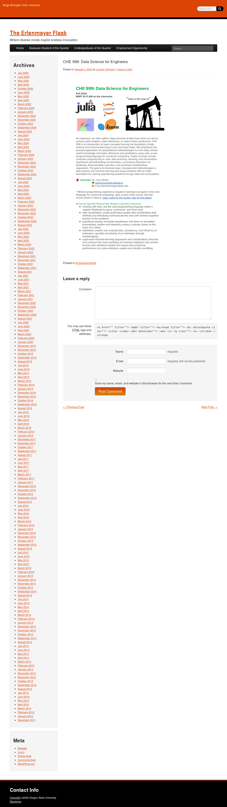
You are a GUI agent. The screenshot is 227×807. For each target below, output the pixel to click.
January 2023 (25, 205)
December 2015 (27, 533)
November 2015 (27, 537)
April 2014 (23, 611)
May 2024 (23, 143)
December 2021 (27, 256)
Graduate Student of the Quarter (49, 48)
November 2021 (27, 260)
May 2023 (23, 190)
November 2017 (27, 443)
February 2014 (26, 618)
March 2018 (24, 427)
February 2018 (26, 431)
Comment (85, 289)
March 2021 (24, 291)
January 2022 (25, 252)
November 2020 (27, 307)
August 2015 (25, 548)
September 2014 (27, 591)
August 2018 (25, 408)
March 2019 (24, 381)
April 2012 (23, 704)
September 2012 (27, 685)
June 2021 (24, 279)
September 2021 (27, 268)
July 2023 (23, 182)
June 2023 (24, 186)
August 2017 (25, 455)
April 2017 (23, 470)
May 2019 (23, 373)
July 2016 (23, 505)
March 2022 (24, 244)
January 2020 (25, 342)
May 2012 (23, 700)
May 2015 (23, 560)
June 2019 (24, 369)
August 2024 (25, 131)
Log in (21, 752)
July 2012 (23, 692)
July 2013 (23, 646)
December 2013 (27, 626)
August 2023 (25, 178)
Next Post (209, 407)
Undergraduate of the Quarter (92, 48)
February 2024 (26, 154)
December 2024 (27, 115)
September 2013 (27, 638)
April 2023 (23, 193)
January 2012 (25, 716)
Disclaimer (15, 801)
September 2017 (27, 451)
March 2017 (24, 474)
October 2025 (25, 88)
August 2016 (25, 501)
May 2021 (23, 283)
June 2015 (24, 556)
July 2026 (23, 73)
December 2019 (27, 346)
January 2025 (25, 112)
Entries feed (24, 756)
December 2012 (27, 673)
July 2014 (23, 599)
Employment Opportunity (131, 48)
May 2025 (23, 96)
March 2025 (24, 104)
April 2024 (23, 147)
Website (118, 371)
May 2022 (23, 236)
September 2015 (27, 544)
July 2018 (23, 412)
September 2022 (27, 221)
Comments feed (27, 760)
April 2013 (23, 657)
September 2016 (27, 498)
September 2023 (27, 174)
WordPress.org (26, 764)
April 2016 (23, 517)
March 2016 (24, 521)
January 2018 (25, 435)
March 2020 (24, 334)
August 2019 (25, 361)
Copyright (15, 797)
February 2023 (26, 201)
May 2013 (23, 653)
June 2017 (24, 462)
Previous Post (73, 407)
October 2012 (25, 681)
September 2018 (27, 404)
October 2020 (25, 310)
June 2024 (24, 139)
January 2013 (25, 669)
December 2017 (27, 439)
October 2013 (25, 634)
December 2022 (27, 209)
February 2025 (26, 108)
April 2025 (23, 100)
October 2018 (25, 400)
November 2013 (27, 630)
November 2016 (27, 490)
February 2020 (26, 338)
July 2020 (23, 322)
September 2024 (27, 127)
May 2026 (23, 80)
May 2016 (23, 513)
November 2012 (27, 677)
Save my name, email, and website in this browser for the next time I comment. (144, 383)
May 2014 (23, 607)
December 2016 (27, 486)
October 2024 (25, 123)
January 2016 (25, 529)
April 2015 (23, 564)
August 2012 (25, 689)
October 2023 (25, 170)
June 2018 (24, 416)
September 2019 (27, 357)
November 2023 (27, 166)
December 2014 (27, 579)
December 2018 (27, 392)
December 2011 (27, 720)
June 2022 (24, 232)
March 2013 (24, 661)
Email (119, 361)
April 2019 (23, 377)
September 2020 (27, 314)
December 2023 (27, 162)
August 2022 (25, 225)
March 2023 (24, 197)
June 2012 (24, 696)
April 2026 (23, 84)
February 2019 (26, 384)
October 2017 (25, 447)
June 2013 (24, 650)
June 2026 (24, 77)
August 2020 (25, 318)
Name (119, 351)
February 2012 (26, 712)
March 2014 (24, 615)
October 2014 (25, 587)
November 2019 (27, 349)
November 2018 (27, 396)
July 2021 (23, 275)
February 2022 (26, 248)
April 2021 (23, 287)
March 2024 (24, 151)
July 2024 (23, 135)
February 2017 (26, 478)
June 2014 (24, 603)
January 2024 (25, 158)
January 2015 (25, 576)
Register (22, 748)
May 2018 (23, 420)
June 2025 (24, 92)
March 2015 (24, 568)
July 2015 (23, 552)
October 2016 (25, 494)
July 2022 (23, 229)
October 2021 (25, 264)
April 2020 (23, 330)
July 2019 (23, 365)
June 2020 (24, 326)
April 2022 (23, 240)
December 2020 (27, 303)
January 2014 (25, 622)
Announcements (86, 263)
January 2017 (25, 482)
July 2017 (23, 459)
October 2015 (25, 540)
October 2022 (25, 217)
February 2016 (26, 525)
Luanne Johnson (105, 69)
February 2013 (26, 665)
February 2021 (26, 295)
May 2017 (23, 466)
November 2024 (27, 119)
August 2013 (25, 642)
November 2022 (27, 213)
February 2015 (26, 572)
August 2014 (25, 595)
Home (20, 48)
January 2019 (25, 388)
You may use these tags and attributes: (79, 330)
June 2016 (24, 509)
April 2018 (23, 423)
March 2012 (24, 708)
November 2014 (27, 583)
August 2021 (25, 271)
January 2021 (25, 299)
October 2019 (25, 353)
